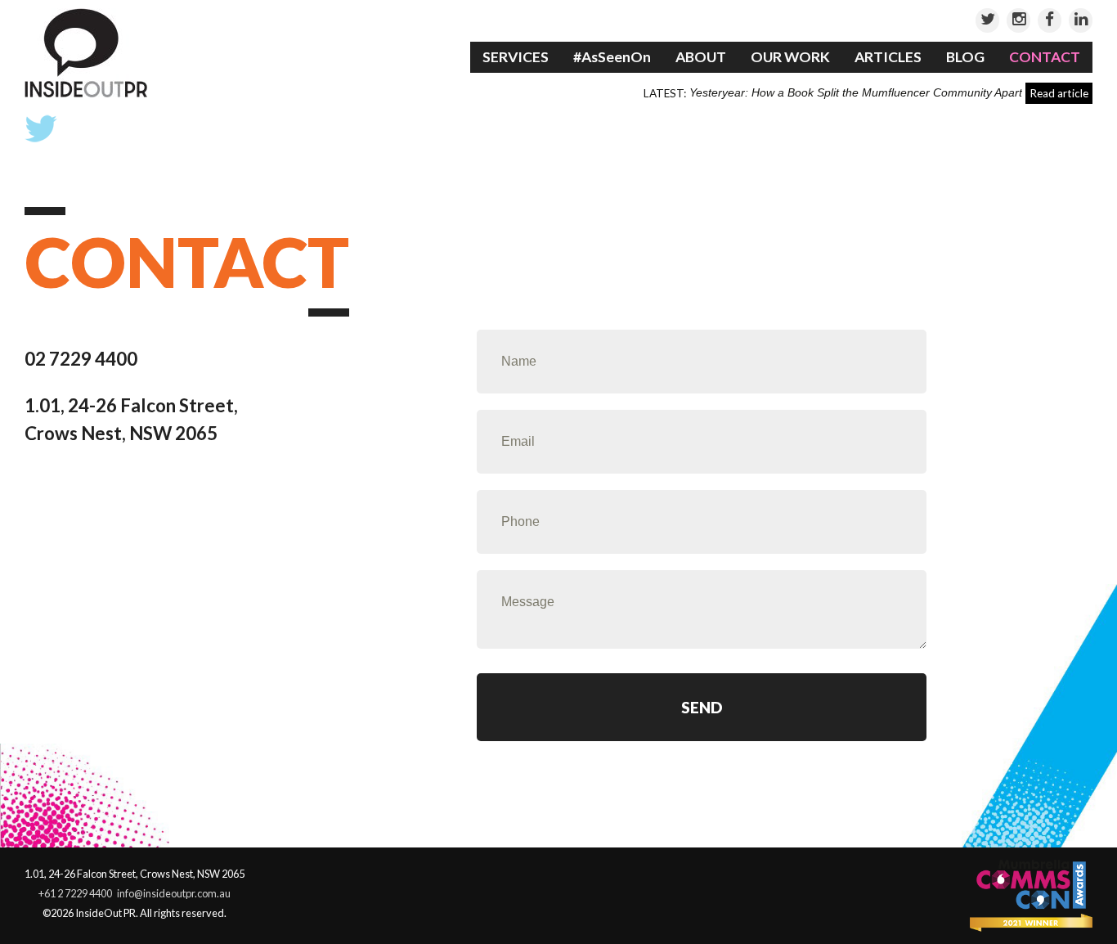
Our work (790, 56)
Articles (888, 56)
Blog (965, 56)
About (700, 56)
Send (702, 707)
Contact (1044, 56)
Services (515, 56)
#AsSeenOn (612, 56)
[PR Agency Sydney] (86, 52)
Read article (1059, 93)
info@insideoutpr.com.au (174, 893)
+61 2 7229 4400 (75, 893)
